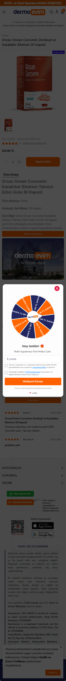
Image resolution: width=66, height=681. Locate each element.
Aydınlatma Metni (39, 367)
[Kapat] (57, 288)
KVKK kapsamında (32, 372)
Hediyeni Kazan (33, 381)
